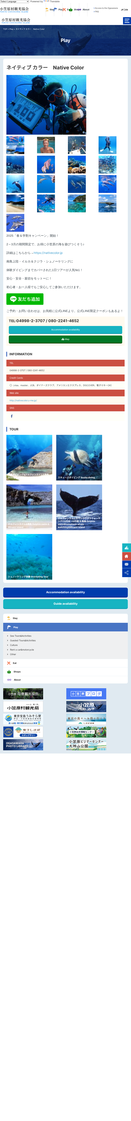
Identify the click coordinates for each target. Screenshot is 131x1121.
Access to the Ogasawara (106, 8)
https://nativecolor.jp (48, 253)
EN (126, 9)
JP (122, 9)
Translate (55, 1)
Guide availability (66, 603)
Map (66, 339)
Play (11, 29)
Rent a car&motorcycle (22, 650)
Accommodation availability (65, 329)
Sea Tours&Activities (20, 636)
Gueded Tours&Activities (23, 640)
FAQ (97, 12)
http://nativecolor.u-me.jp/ (23, 400)
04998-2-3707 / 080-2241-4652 (47, 320)
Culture (14, 645)
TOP (5, 29)
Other (13, 654)
